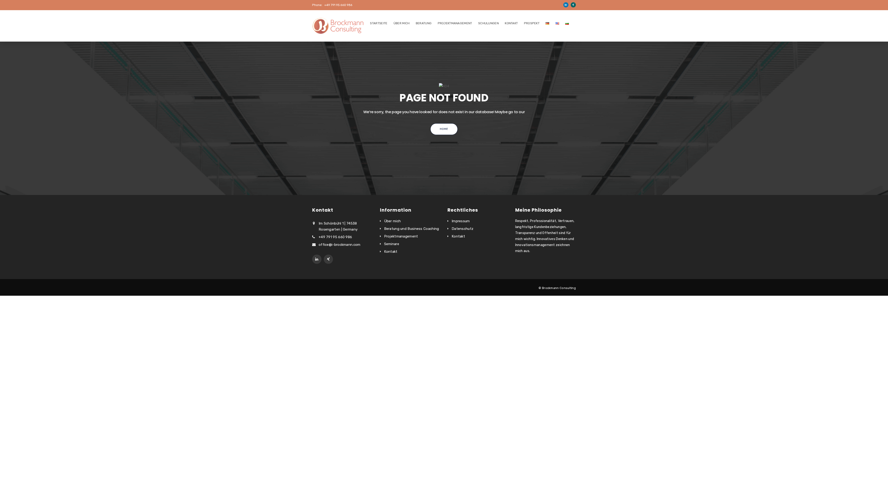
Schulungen (488, 23)
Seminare (391, 244)
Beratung (424, 23)
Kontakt (511, 23)
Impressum (461, 221)
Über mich (402, 23)
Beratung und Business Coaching (411, 229)
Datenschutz (462, 229)
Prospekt (532, 23)
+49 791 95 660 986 (338, 5)
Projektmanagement (455, 23)
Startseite (378, 23)
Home (444, 129)
